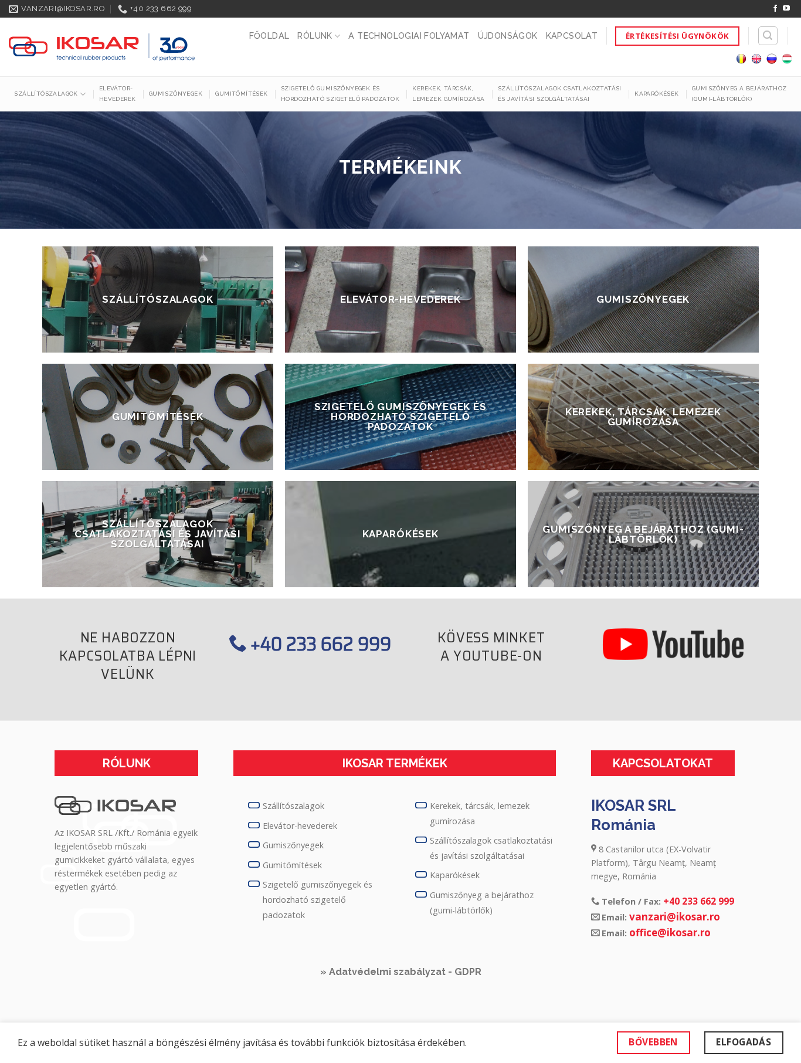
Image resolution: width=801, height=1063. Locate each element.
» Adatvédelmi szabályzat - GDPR (400, 971)
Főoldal (269, 35)
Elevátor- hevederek (117, 93)
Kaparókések (656, 93)
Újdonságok (508, 35)
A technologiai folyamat (408, 35)
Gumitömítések (241, 93)
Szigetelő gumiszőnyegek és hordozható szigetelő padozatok (340, 93)
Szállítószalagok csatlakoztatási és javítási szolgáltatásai (560, 93)
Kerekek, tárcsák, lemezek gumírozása (448, 93)
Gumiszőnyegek (175, 93)
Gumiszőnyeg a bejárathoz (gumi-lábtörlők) (739, 93)
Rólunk (314, 35)
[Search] (768, 35)
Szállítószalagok (45, 93)
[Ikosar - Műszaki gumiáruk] (102, 47)
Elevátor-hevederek (300, 825)
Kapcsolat (572, 35)
